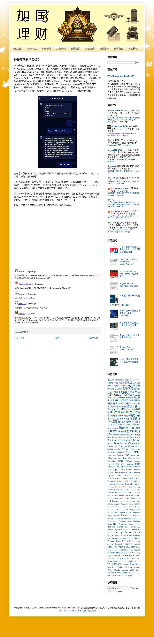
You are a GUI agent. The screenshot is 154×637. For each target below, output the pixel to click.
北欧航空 (118, 383)
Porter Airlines (134, 538)
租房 (134, 440)
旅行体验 (125, 412)
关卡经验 (114, 392)
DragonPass (120, 484)
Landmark (116, 507)
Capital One (119, 469)
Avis (115, 458)
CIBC (129, 472)
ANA (114, 455)
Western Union (134, 573)
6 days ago (125, 135)
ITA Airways (130, 501)
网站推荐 (104, 48)
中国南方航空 (128, 437)
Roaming (111, 553)
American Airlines (124, 452)
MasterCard (135, 515)
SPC (138, 559)
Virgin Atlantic (113, 570)
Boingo (129, 461)
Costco (110, 478)
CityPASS (110, 476)
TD (138, 561)
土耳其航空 (117, 425)
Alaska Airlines (121, 449)
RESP (133, 547)
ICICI (138, 498)
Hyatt (127, 498)
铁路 (136, 422)
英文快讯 (133, 48)
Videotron (136, 567)
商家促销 (135, 418)
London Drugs (134, 510)
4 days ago (124, 122)
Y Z (113, 200)
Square (115, 561)
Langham (125, 507)
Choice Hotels (119, 473)
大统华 (110, 386)
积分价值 (46, 48)
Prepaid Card (114, 541)
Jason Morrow (70, 610)
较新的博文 (19, 338)
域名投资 (123, 435)
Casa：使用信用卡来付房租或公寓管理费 (129, 360)
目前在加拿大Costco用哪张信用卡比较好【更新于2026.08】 (130, 249)
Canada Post (125, 467)
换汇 (134, 395)
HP (132, 495)
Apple (133, 455)
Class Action (123, 475)
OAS (126, 527)
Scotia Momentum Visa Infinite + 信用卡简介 (129, 273)
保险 (132, 380)
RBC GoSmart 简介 (114, 145)
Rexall (138, 547)
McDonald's (119, 518)
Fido (129, 492)
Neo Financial (120, 524)
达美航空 (136, 383)
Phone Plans (113, 535)
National (130, 521)
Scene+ (117, 556)
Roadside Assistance (130, 550)
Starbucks (122, 561)
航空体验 (127, 394)
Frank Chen (117, 126)
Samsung (136, 553)
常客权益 (127, 382)
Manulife (136, 512)
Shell (114, 559)
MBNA (110, 518)
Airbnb (110, 449)
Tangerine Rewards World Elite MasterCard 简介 (128, 261)
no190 (114, 150)
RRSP (130, 553)
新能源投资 (114, 428)
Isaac (113, 166)
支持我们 (75, 48)
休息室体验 (113, 431)
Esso (122, 490)
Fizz (138, 493)
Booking (137, 461)
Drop (127, 484)
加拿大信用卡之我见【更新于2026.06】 (129, 324)
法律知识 (122, 386)
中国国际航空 (117, 437)
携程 (130, 425)
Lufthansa (123, 512)
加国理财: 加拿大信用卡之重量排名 (119, 171)
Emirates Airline (121, 487)
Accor (110, 443)
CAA (117, 467)
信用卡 (124, 428)
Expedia (118, 493)
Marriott (125, 515)
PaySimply (127, 530)
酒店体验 (132, 406)
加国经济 (124, 400)
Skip (134, 559)
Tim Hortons (124, 564)
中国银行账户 (116, 440)
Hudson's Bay (112, 498)
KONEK (137, 504)
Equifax (115, 490)
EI (136, 484)
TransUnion (135, 564)
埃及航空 (117, 380)
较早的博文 (95, 338)
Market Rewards (113, 515)
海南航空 (131, 392)
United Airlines (125, 567)
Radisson (128, 544)
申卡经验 (112, 421)
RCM (116, 547)
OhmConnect (135, 527)
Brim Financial (127, 464)
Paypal (110, 530)
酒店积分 (123, 407)
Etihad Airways (130, 490)
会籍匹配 (121, 397)
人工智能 (125, 419)
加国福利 (114, 400)
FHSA (124, 493)
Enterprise (132, 487)
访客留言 (118, 48)
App (127, 455)
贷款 (116, 386)
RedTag (127, 547)
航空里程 (117, 395)
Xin (113, 140)
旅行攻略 (115, 412)
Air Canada (130, 443)
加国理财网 (134, 400)
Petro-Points (134, 532)
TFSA (116, 564)
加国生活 (112, 403)
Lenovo (125, 510)
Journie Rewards (120, 504)
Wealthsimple (121, 573)
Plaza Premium (133, 535)
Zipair (130, 576)
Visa (132, 570)
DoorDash (111, 484)
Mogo (134, 518)
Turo (109, 567)
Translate (119, 591)
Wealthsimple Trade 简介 (121, 76)
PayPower (118, 530)
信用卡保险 (135, 428)
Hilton (121, 495)
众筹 (123, 440)
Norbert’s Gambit (115, 527)
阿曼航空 (110, 380)
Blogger (83, 610)
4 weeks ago (125, 218)
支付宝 (129, 435)
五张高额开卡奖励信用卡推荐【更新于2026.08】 (130, 313)
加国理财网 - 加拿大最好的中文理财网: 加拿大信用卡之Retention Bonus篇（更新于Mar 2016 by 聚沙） (123, 120)
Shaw (109, 559)
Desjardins (135, 481)
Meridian (127, 518)
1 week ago (127, 145)
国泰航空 (122, 392)
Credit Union (134, 478)
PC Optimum (122, 532)
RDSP (121, 547)
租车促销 (128, 440)
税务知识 (130, 422)
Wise (117, 576)
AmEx (136, 451)
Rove (125, 553)
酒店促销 (114, 406)
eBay (132, 484)
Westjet (110, 575)
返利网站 (131, 386)
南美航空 (127, 416)
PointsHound (123, 538)
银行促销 (129, 431)
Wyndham (123, 576)
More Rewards (120, 521)
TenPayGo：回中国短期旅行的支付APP (121, 159)
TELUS (110, 564)
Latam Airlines (134, 507)
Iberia (133, 498)
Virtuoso (125, 570)
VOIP (138, 570)
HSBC (137, 495)
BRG (117, 464)
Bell (119, 458)
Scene (110, 556)
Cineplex (136, 473)
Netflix (131, 524)
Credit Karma (121, 478)
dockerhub (116, 110)
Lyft (130, 512)
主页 (57, 338)
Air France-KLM (122, 446)
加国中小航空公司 (126, 403)
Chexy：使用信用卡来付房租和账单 (129, 336)
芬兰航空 (118, 389)
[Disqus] (57, 237)
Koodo (109, 507)
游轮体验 (116, 435)
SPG (109, 561)
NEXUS (137, 524)
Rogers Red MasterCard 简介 (127, 348)
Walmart (110, 573)
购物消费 (24, 332)
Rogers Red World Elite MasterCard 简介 (129, 284)
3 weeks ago (119, 195)
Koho (131, 504)
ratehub (137, 544)
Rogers (119, 553)
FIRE (134, 493)
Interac (115, 501)
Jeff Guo (115, 178)
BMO (120, 461)
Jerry (113, 223)
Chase (110, 472)
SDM (138, 556)
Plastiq (123, 535)
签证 (119, 419)
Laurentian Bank (114, 510)
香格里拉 (125, 425)
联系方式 (89, 48)
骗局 (132, 415)
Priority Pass (127, 541)
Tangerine (131, 561)
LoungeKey (112, 512)
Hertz (116, 495)
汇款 (114, 397)
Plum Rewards (112, 538)
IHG (109, 501)
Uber (114, 567)
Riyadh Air (112, 550)
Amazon (111, 452)
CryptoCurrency (114, 481)
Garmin (110, 495)
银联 (122, 432)
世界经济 (121, 422)
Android (120, 455)
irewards (122, 501)
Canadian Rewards (120, 188)
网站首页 (17, 48)
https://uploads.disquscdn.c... (124, 202)
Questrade (119, 544)
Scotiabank (128, 555)
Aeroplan (118, 443)
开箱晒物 (129, 409)
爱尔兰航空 (125, 380)
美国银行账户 (117, 416)
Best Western (129, 458)
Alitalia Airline (135, 449)
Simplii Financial (124, 559)
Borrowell (110, 464)
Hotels (128, 495)
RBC (110, 546)
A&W (138, 440)
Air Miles (135, 446)
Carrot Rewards (133, 470)
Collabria (136, 476)
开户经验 (121, 409)
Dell (126, 481)
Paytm (134, 530)
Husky (121, 498)
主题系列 (61, 48)
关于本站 (32, 48)
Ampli (109, 455)
